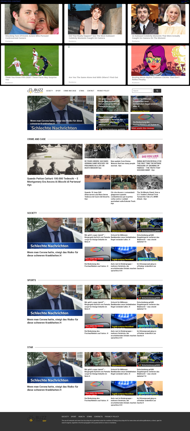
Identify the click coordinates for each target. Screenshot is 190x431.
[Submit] (155, 91)
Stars (81, 91)
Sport (58, 91)
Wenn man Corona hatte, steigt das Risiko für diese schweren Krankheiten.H (56, 122)
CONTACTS (98, 417)
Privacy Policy (103, 91)
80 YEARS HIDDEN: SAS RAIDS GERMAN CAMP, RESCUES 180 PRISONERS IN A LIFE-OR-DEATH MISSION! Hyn (96, 164)
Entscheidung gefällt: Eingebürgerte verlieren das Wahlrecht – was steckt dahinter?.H (111, 121)
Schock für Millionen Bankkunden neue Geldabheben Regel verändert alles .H (146, 102)
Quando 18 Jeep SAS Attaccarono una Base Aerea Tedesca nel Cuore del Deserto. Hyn (97, 195)
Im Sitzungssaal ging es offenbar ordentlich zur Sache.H (146, 266)
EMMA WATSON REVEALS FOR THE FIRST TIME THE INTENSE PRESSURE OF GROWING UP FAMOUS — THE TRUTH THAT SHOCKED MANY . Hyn (149, 165)
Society (49, 91)
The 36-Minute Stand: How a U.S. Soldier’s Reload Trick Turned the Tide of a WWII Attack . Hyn (148, 195)
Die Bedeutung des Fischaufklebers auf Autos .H (146, 123)
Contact (90, 91)
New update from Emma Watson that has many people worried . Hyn (123, 163)
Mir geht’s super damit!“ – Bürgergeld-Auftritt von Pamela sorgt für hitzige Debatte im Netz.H (110, 102)
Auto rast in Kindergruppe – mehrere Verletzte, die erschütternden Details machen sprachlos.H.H (123, 267)
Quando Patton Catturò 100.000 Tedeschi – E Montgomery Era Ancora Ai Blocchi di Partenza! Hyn (54, 181)
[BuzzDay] (35, 91)
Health (81, 417)
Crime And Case (70, 91)
